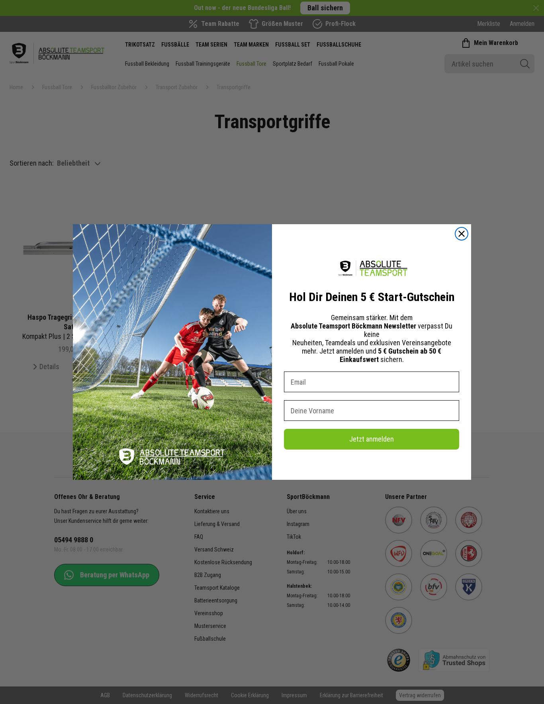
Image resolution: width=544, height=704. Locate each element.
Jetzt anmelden (371, 439)
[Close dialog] (461, 233)
